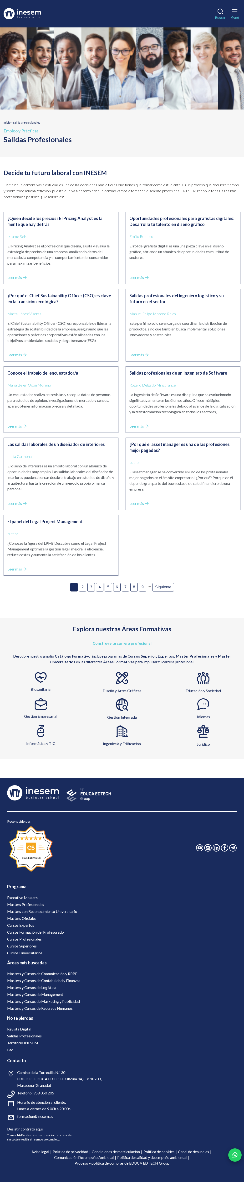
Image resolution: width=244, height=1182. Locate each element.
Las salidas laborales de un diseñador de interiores (56, 444)
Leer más (14, 277)
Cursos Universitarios (24, 953)
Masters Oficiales (21, 918)
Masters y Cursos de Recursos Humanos (40, 1008)
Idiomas (203, 716)
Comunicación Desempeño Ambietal (84, 1157)
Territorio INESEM (22, 1043)
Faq (10, 1049)
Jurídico (203, 744)
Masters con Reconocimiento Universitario (42, 911)
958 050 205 (43, 1093)
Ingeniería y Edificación (122, 743)
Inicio (7, 122)
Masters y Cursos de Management (35, 994)
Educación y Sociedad (203, 690)
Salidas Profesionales (24, 1036)
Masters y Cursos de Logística (31, 987)
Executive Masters (22, 897)
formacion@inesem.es (35, 1116)
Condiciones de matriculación (116, 1151)
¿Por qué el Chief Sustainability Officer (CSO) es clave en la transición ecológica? (59, 298)
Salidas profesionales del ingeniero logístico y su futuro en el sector (176, 298)
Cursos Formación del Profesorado (35, 932)
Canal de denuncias (193, 1151)
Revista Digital (19, 1029)
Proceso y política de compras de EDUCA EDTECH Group (122, 1163)
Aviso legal (40, 1151)
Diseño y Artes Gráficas (122, 690)
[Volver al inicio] (29, 13)
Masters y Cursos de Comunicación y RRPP (42, 973)
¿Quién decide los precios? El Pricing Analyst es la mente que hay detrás (54, 221)
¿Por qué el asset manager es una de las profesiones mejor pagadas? (179, 447)
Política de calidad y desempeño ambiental (152, 1157)
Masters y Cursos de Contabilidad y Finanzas (43, 980)
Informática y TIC (40, 743)
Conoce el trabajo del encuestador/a (42, 373)
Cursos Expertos (20, 925)
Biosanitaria (41, 689)
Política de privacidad (70, 1151)
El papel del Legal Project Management (45, 521)
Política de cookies (158, 1151)
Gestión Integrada (122, 717)
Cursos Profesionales (24, 939)
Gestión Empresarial (40, 716)
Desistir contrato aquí (25, 1129)
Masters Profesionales (25, 904)
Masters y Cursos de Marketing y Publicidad (43, 1001)
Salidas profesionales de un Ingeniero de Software (178, 373)
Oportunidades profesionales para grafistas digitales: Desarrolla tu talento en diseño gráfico (181, 221)
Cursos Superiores (22, 946)
